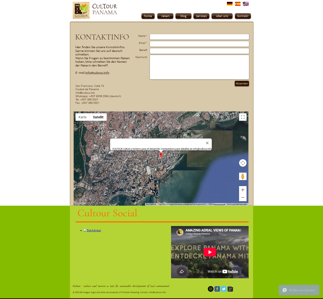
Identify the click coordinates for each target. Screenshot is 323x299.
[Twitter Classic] (224, 289)
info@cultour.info (97, 72)
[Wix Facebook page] (217, 289)
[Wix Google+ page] (230, 289)
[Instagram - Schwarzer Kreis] (210, 289)
